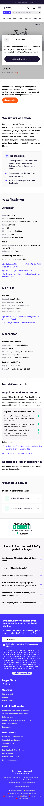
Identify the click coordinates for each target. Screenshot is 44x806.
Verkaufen (7, 12)
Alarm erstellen (10, 100)
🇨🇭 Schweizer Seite (22, 799)
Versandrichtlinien (9, 724)
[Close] (24, 1)
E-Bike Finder (7, 754)
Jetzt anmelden (22, 673)
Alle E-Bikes (7, 18)
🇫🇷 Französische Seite (15, 790)
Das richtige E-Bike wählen (13, 750)
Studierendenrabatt (10, 760)
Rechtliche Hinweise (29, 780)
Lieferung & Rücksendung (12, 737)
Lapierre (27, 18)
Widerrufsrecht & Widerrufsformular (16, 720)
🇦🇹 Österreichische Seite (11, 796)
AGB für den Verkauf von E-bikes (15, 714)
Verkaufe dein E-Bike (10, 757)
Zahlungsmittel (8, 743)
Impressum (6, 727)
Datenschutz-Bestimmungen (12, 777)
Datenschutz (7, 717)
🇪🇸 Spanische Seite (35, 796)
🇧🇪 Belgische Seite (29, 790)
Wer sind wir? (7, 694)
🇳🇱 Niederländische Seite (28, 793)
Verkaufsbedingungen (28, 782)
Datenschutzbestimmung (15, 652)
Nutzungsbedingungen (14, 780)
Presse (5, 697)
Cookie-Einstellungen (22, 786)
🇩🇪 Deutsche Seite (13, 793)
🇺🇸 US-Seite (23, 796)
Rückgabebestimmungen (31, 777)
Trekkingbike (17, 18)
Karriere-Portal (8, 701)
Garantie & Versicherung (11, 740)
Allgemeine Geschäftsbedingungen (16, 710)
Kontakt (5, 747)
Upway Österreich (25, 771)
